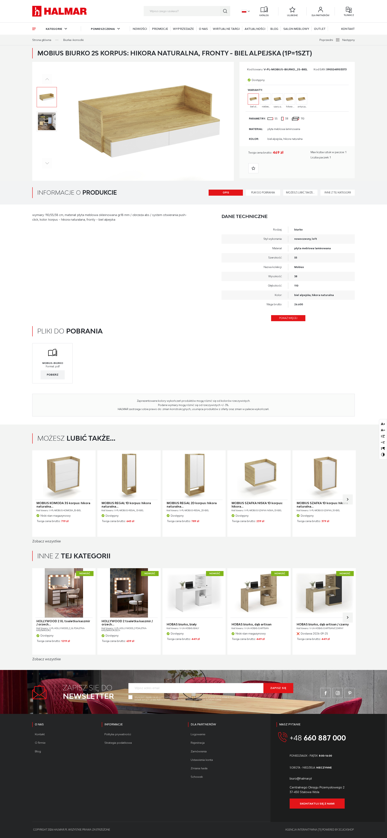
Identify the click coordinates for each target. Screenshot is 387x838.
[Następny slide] (348, 499)
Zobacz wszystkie (46, 541)
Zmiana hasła (199, 768)
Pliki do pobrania (263, 192)
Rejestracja (198, 742)
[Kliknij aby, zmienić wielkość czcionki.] (383, 424)
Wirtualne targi (226, 28)
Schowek (197, 776)
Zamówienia (199, 751)
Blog (274, 28)
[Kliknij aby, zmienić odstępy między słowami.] (383, 442)
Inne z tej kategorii (338, 192)
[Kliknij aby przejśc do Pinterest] (350, 693)
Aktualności (255, 28)
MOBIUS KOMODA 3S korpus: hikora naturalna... (63, 505)
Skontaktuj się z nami (317, 803)
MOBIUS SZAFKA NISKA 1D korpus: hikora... (257, 505)
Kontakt (348, 28)
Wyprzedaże (183, 28)
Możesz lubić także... (300, 192)
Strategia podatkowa (118, 742)
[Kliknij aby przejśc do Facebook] (325, 693)
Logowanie (198, 734)
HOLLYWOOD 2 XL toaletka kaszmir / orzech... (63, 623)
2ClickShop (346, 829)
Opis (226, 192)
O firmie (40, 742)
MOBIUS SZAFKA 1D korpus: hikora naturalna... (322, 505)
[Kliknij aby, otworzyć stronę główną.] (59, 11)
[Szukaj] (225, 11)
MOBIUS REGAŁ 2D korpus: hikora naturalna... (192, 505)
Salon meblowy (296, 28)
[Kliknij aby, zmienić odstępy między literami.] (383, 430)
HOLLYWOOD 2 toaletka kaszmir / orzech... (127, 623)
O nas (203, 28)
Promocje (160, 28)
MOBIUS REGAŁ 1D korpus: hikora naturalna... (126, 505)
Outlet (320, 28)
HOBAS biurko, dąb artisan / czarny (323, 624)
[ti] (319, 829)
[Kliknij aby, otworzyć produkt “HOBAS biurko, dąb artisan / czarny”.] (324, 593)
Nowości (140, 28)
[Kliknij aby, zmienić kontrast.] (383, 455)
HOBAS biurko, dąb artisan (252, 624)
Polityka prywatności (117, 734)
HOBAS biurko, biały (182, 624)
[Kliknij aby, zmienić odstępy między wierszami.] (383, 436)
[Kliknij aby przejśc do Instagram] (338, 693)
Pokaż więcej (288, 318)
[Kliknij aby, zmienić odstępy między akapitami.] (383, 448)
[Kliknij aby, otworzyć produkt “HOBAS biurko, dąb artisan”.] (259, 593)
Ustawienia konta (202, 759)
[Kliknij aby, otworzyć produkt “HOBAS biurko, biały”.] (194, 593)
